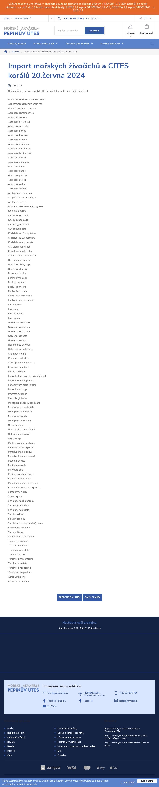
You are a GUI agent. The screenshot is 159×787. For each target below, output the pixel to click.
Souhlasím (147, 781)
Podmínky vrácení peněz (69, 742)
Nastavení (129, 782)
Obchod (11, 750)
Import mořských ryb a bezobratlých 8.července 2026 (122, 730)
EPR (59, 751)
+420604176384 (91, 692)
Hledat (94, 30)
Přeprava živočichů (16, 737)
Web (9, 755)
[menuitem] (17, 44)
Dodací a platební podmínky (70, 733)
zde (35, 784)
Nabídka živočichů (22, 18)
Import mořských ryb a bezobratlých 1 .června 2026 (127, 744)
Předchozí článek (69, 597)
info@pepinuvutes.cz (58, 692)
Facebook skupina (57, 700)
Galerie (10, 746)
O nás (6, 18)
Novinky (11, 741)
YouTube (52, 706)
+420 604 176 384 (128, 692)
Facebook (88, 700)
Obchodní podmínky (67, 728)
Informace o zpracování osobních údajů (76, 746)
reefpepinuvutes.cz (128, 700)
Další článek (92, 597)
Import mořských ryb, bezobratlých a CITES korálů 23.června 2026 (126, 737)
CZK (146, 18)
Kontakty (61, 755)
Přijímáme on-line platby (69, 737)
